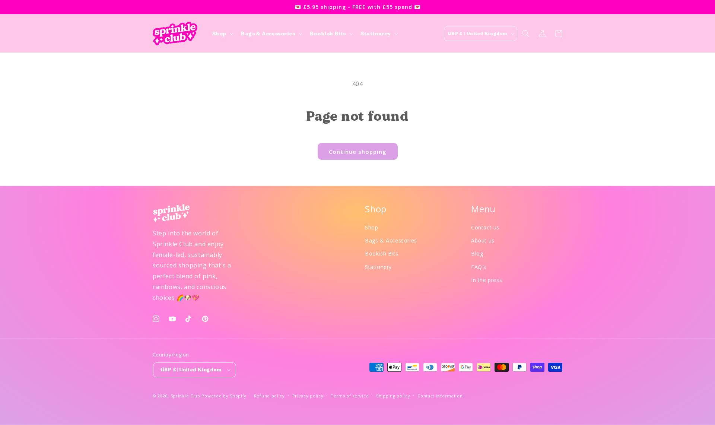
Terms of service (350, 396)
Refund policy (269, 396)
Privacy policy (308, 396)
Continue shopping (358, 151)
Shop (371, 227)
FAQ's (478, 266)
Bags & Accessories (391, 240)
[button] (222, 33)
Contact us (485, 227)
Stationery (378, 266)
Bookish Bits (381, 253)
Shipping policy (393, 396)
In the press (486, 279)
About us (483, 240)
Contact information (440, 396)
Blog (477, 253)
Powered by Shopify (224, 396)
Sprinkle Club (185, 396)
